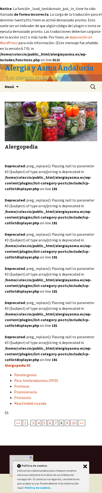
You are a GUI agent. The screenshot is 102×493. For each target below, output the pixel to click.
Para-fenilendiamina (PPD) (36, 380)
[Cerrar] (85, 466)
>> (81, 423)
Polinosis (21, 386)
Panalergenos (25, 374)
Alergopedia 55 (17, 365)
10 (74, 423)
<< (18, 423)
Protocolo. (23, 397)
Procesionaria (25, 392)
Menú (9, 86)
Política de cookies (38, 487)
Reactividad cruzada (30, 403)
